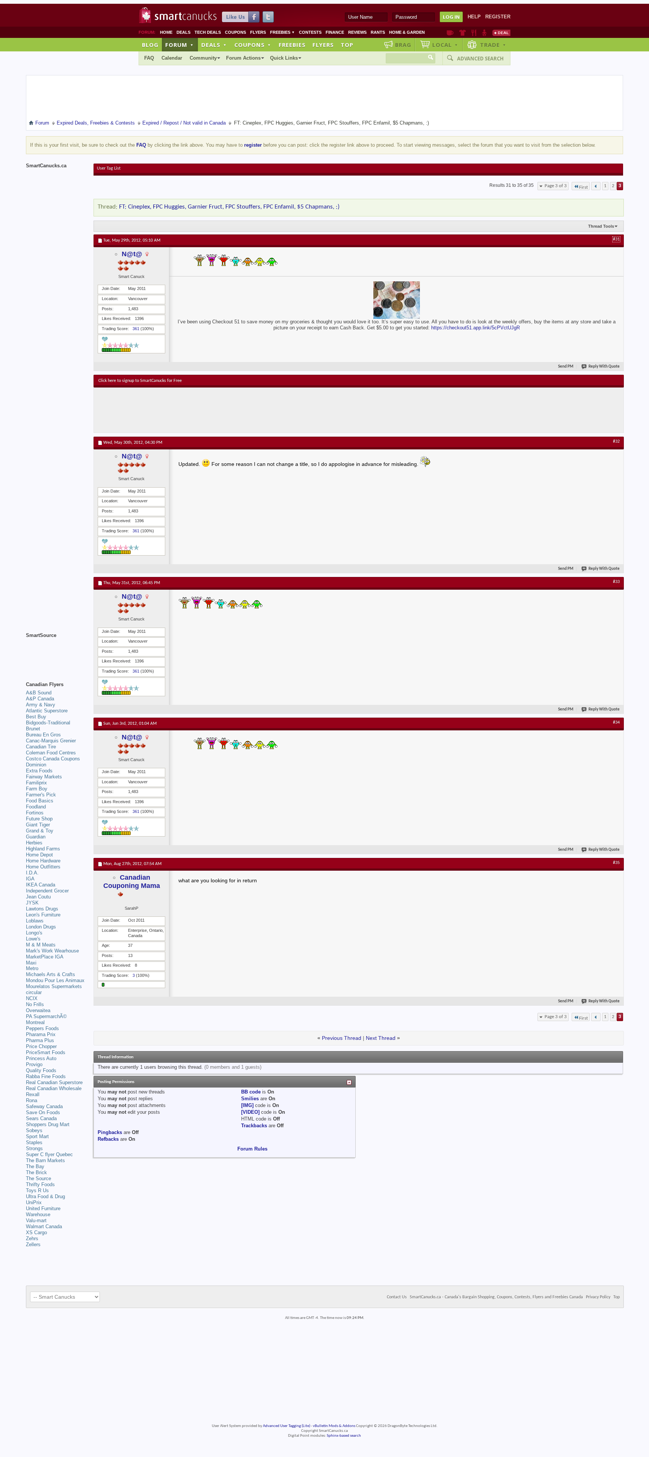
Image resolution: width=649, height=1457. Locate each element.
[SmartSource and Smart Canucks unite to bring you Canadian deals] (56, 652)
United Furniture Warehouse (43, 1211)
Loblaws (35, 921)
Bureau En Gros (43, 735)
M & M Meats (41, 945)
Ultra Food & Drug (45, 1196)
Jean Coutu (38, 897)
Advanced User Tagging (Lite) (286, 1426)
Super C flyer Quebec (49, 1154)
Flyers (258, 32)
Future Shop (39, 819)
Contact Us (397, 1297)
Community (203, 58)
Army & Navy (40, 704)
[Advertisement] (236, 410)
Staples (34, 1142)
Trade (493, 44)
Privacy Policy (598, 1297)
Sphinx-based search (344, 1436)
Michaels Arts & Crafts (50, 974)
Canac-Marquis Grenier (51, 741)
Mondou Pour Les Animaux (55, 980)
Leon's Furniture (43, 915)
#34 (616, 722)
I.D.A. (32, 873)
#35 (616, 863)
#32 (616, 441)
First (583, 187)
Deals (183, 32)
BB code (251, 1092)
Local (445, 44)
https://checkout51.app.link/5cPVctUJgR (475, 327)
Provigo (34, 1064)
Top (347, 44)
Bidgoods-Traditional (48, 722)
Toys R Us (37, 1190)
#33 (616, 582)
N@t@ (132, 254)
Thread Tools (601, 226)
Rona (31, 1100)
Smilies (250, 1098)
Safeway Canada (44, 1106)
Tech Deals (208, 32)
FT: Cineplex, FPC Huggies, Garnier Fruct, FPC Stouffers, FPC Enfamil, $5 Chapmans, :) (229, 207)
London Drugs (41, 927)
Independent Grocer (47, 891)
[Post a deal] (501, 32)
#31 (616, 239)
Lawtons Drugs (42, 909)
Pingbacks (110, 1132)
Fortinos (35, 813)
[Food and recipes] (473, 32)
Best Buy (36, 716)
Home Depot (39, 855)
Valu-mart (36, 1220)
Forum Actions (243, 58)
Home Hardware (43, 861)
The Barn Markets (45, 1160)
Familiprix (36, 783)
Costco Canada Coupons (53, 759)
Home (166, 32)
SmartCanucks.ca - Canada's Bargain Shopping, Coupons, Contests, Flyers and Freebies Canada (496, 1297)
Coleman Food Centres (51, 753)
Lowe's (33, 939)
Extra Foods (39, 771)
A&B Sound (38, 692)
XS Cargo (36, 1232)
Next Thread (380, 1038)
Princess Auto (41, 1058)
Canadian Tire (41, 747)
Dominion (36, 765)
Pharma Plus (40, 1040)
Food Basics (39, 801)
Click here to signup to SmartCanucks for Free (140, 381)
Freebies (282, 32)
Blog (150, 44)
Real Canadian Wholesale (54, 1088)
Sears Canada (41, 1118)
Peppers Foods (42, 1028)
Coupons (235, 32)
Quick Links (284, 58)
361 (136, 328)
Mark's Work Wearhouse (52, 951)
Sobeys (34, 1130)
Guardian (35, 837)
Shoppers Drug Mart (47, 1124)
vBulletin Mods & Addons (334, 1426)
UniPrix (34, 1202)
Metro (32, 968)
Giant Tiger (38, 825)
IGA (30, 879)
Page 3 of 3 (556, 185)
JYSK (32, 903)
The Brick (36, 1172)
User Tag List (109, 168)
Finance (335, 32)
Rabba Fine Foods (46, 1076)
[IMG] (247, 1105)
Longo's (34, 933)
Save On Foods (43, 1112)
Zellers (33, 1244)
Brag (403, 44)
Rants (378, 32)
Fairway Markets (44, 777)
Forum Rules (252, 1149)
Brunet (33, 729)
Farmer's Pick (41, 795)
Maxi (31, 963)
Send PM (566, 367)
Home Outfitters (43, 867)
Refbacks (108, 1139)
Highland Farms (43, 849)
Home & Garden (407, 32)
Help (474, 17)
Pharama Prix (41, 1034)
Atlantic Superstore (47, 710)
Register (497, 17)
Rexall (32, 1094)
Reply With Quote (604, 367)
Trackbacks (254, 1125)
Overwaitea (38, 1010)
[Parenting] (484, 32)
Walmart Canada (44, 1226)
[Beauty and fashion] (462, 32)
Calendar (171, 58)
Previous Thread (341, 1038)
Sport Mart (37, 1136)
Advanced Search (480, 58)
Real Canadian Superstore (54, 1082)
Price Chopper (41, 1046)
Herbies (34, 843)
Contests (310, 32)
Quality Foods (41, 1070)
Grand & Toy (39, 831)
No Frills (35, 1004)
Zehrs (32, 1238)
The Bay (35, 1166)
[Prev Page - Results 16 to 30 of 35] (596, 186)
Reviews (357, 32)
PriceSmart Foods (45, 1052)
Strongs (34, 1148)
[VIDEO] (250, 1112)
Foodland (36, 807)
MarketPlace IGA (44, 957)
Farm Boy (36, 789)
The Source (38, 1178)
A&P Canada (40, 698)
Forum (179, 44)
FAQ (149, 58)
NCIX (32, 998)
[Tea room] (450, 32)
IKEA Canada (40, 885)
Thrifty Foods (40, 1184)
